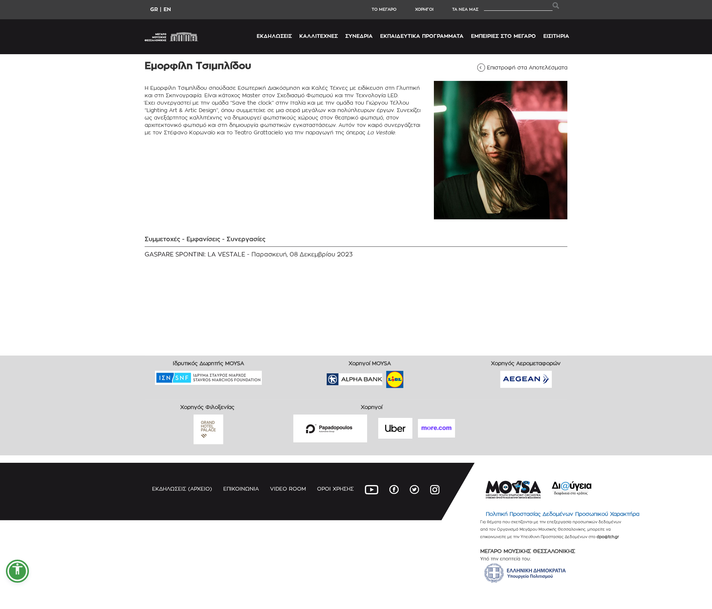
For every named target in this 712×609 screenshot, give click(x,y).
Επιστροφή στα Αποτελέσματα (524, 67)
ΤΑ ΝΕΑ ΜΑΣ (465, 9)
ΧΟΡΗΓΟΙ (424, 9)
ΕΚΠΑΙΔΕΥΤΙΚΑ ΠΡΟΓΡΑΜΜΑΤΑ (422, 36)
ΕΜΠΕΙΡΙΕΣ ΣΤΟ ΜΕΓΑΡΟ (503, 36)
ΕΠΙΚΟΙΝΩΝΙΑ (241, 488)
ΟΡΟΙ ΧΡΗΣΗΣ (335, 488)
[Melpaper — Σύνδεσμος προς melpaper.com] (416, 377)
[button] (17, 571)
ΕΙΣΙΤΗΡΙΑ (556, 36)
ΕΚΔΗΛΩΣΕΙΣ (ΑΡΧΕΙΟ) (182, 488)
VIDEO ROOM (288, 488)
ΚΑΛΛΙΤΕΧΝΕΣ (318, 36)
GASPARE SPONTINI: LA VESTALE (195, 254)
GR (154, 9)
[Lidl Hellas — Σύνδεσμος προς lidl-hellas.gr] (384, 377)
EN (167, 9)
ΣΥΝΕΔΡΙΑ (359, 36)
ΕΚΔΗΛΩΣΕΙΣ (274, 36)
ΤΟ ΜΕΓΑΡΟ (384, 9)
